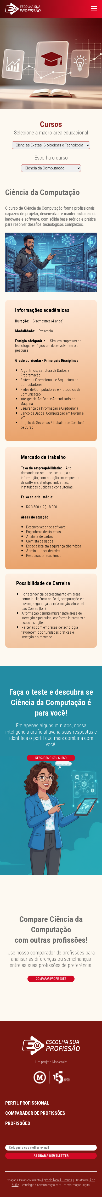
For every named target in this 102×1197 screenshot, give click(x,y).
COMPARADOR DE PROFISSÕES (35, 1113)
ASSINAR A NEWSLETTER (51, 1156)
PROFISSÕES (17, 1123)
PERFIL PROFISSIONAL (27, 1103)
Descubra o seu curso (51, 758)
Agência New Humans (56, 1180)
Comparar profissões (51, 979)
